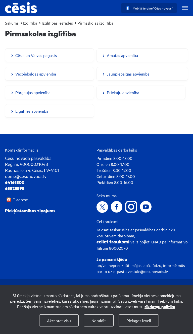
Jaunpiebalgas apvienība (128, 74)
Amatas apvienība (122, 55)
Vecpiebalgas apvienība (35, 74)
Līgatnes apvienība (31, 111)
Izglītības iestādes (57, 23)
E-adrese (20, 199)
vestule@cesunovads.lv (148, 271)
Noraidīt (98, 320)
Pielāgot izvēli (138, 320)
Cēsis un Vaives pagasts (36, 55)
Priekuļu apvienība (123, 92)
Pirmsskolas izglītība (95, 23)
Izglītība (30, 23)
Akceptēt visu (59, 320)
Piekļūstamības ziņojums (30, 211)
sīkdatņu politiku (159, 306)
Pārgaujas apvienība (33, 92)
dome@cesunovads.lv (25, 176)
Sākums (12, 23)
